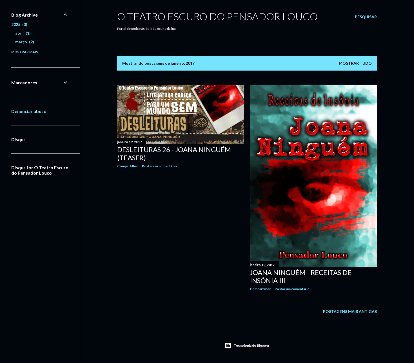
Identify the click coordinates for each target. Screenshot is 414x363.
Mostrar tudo (355, 63)
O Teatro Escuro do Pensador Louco (217, 16)
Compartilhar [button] (127, 166)
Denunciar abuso (28, 111)
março (24, 41)
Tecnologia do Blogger (252, 345)
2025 (18, 24)
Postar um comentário (159, 166)
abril (22, 33)
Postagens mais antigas (350, 311)
